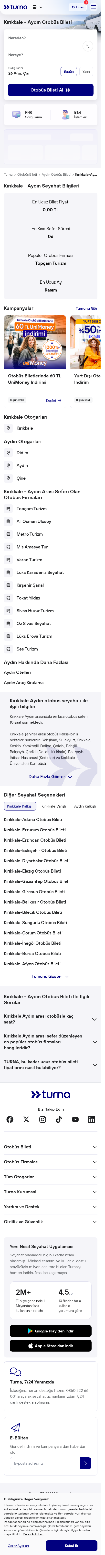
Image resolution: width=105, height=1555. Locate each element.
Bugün (69, 71)
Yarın (86, 71)
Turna (8, 174)
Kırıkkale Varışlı (54, 806)
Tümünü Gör (86, 308)
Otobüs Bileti (27, 174)
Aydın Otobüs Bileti (56, 174)
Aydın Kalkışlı (85, 806)
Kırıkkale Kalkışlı (20, 806)
